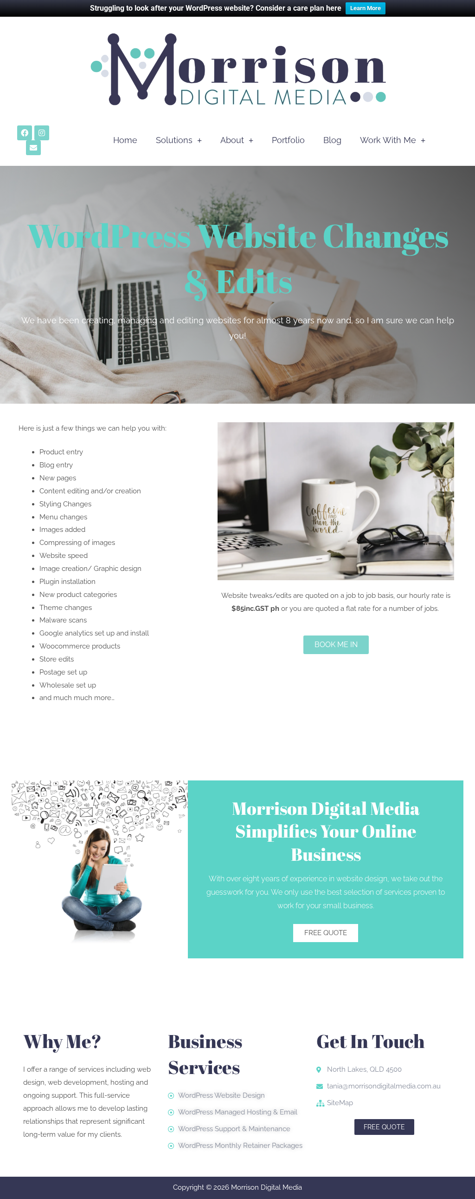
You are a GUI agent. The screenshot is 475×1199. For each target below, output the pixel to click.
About (232, 140)
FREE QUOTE (325, 933)
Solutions (174, 140)
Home (125, 140)
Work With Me (388, 140)
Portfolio (288, 140)
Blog (332, 140)
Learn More (365, 8)
